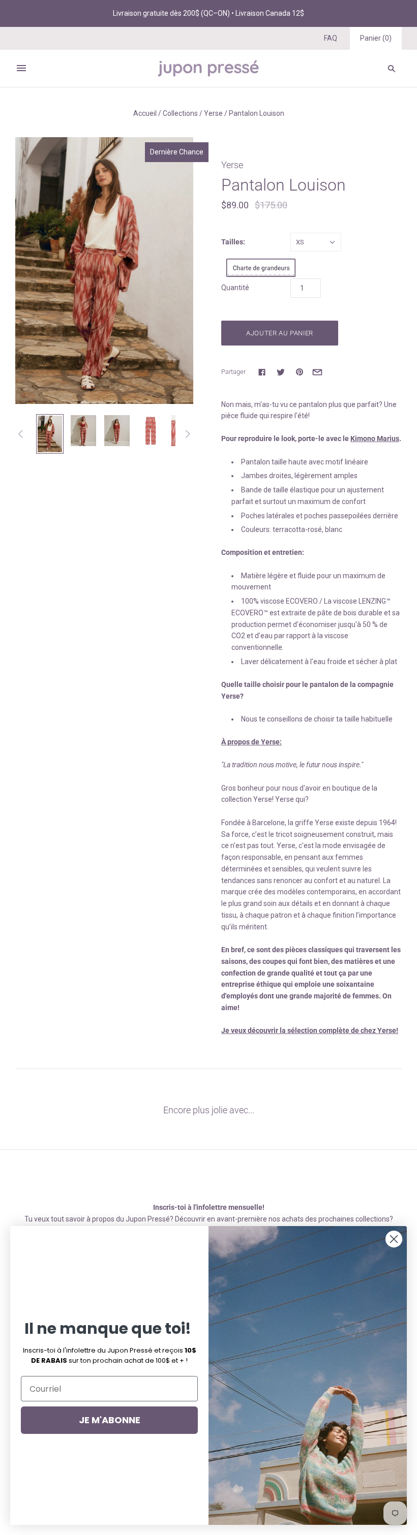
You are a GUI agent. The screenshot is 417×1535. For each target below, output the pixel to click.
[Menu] (21, 68)
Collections (180, 113)
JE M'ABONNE (109, 1420)
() (376, 38)
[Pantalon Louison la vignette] (83, 431)
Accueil (145, 113)
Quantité (235, 288)
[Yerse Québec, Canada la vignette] (150, 431)
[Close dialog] (394, 1239)
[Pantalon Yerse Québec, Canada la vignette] (50, 434)
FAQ (330, 38)
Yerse (213, 113)
